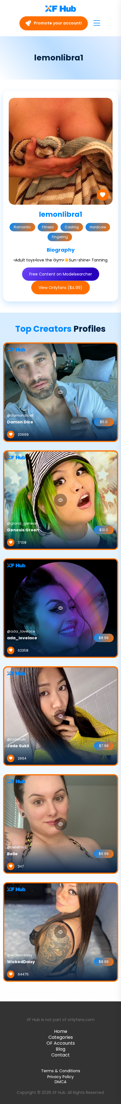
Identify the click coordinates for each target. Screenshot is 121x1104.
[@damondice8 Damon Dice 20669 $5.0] (60, 392)
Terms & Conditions (60, 1071)
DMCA (60, 1082)
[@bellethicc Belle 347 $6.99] (60, 824)
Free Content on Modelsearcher (60, 274)
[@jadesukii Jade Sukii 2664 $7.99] (60, 716)
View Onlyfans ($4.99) (60, 287)
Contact (60, 1055)
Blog (60, 1049)
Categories (60, 1037)
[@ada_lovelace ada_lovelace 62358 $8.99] (60, 608)
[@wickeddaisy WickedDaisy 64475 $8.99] (60, 931)
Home (60, 1031)
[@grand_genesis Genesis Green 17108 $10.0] (60, 500)
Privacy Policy (60, 1077)
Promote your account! (57, 23)
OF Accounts (60, 1043)
